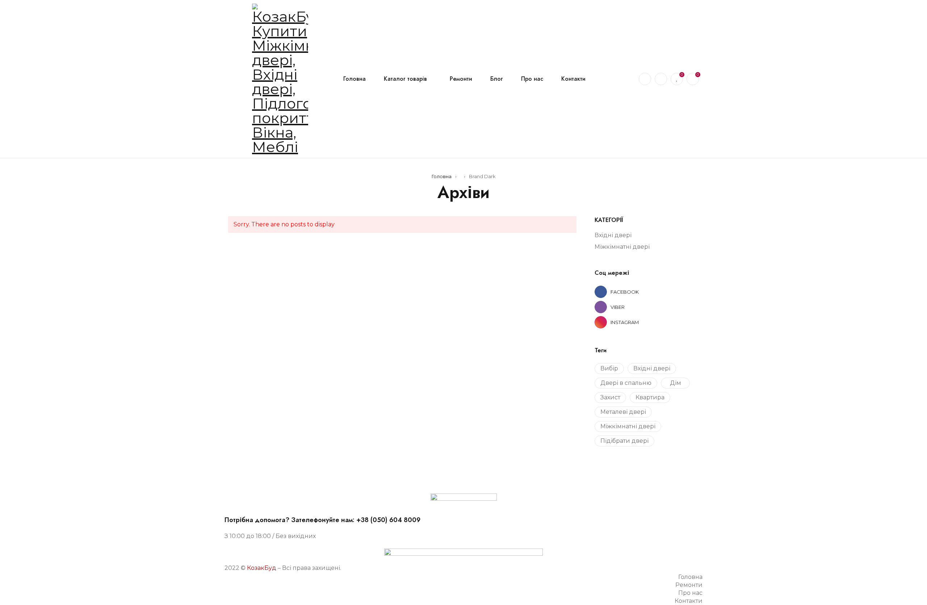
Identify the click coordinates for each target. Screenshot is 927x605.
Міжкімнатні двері (622, 246)
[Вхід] (661, 79)
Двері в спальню (625, 382)
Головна (442, 176)
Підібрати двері (624, 440)
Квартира (650, 397)
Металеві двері (623, 411)
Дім (675, 382)
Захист (610, 397)
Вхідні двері (613, 235)
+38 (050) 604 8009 (388, 520)
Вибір (609, 368)
